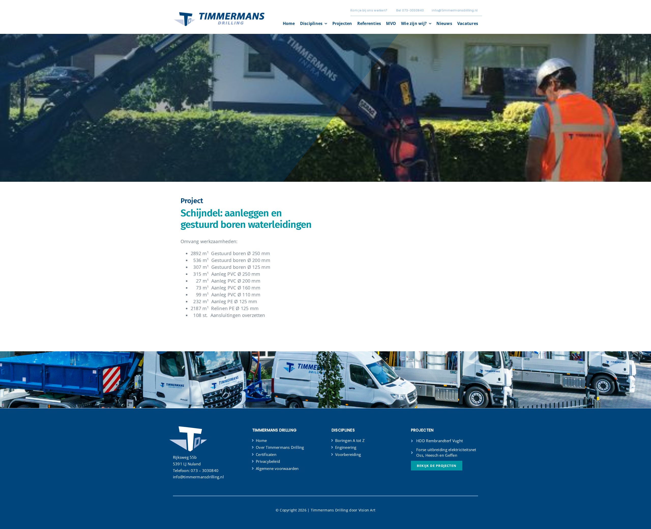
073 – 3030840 (204, 470)
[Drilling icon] (188, 426)
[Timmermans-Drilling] (219, 13)
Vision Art (367, 510)
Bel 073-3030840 (410, 10)
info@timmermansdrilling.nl (455, 10)
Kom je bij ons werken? (368, 10)
